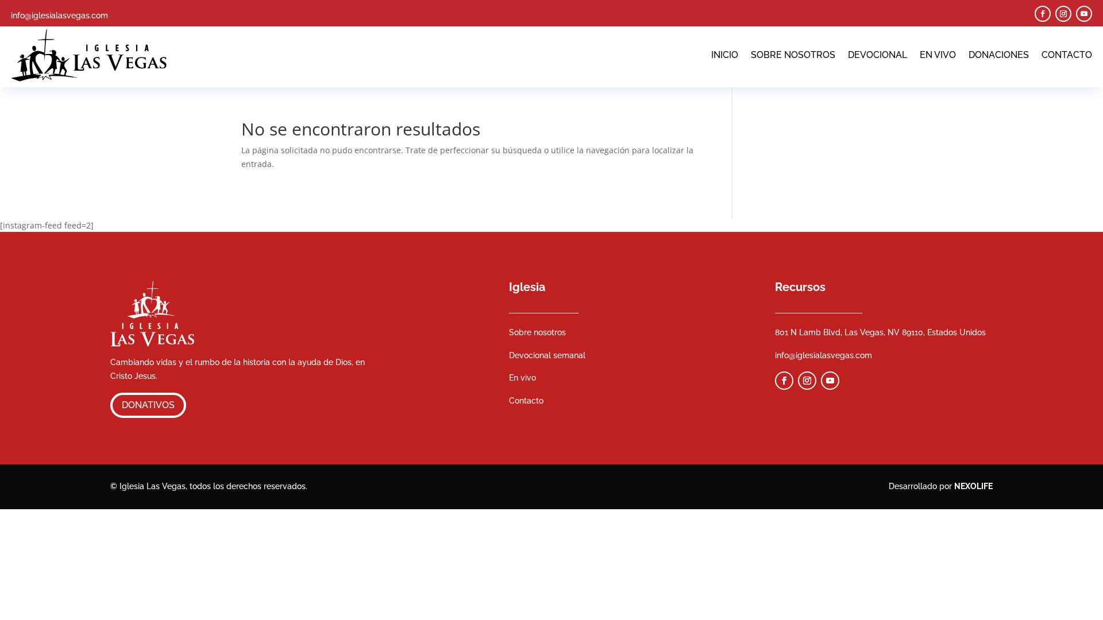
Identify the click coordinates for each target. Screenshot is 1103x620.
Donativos (148, 405)
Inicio (724, 54)
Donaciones (999, 54)
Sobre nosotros (793, 54)
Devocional (877, 54)
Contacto (1067, 54)
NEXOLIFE (973, 486)
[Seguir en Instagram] (1063, 14)
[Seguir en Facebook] (1043, 14)
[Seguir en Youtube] (1084, 14)
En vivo (938, 54)
